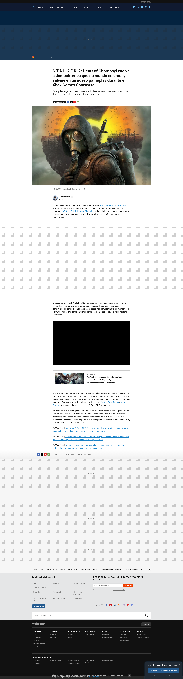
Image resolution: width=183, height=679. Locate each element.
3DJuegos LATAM (55, 660)
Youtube (142, 7)
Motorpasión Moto (107, 637)
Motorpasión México (108, 660)
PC (68, 7)
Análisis (56, 583)
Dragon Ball (37, 592)
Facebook (68, 102)
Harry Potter (129, 57)
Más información (94, 677)
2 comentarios (60, 102)
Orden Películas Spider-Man (89, 569)
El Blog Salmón (141, 634)
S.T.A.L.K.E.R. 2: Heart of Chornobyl (78, 211)
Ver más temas (38, 606)
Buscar (146, 615)
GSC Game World (85, 454)
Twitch (123, 605)
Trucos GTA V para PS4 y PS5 (56, 569)
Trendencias (123, 634)
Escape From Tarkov (109, 402)
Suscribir (128, 585)
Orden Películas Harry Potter (134, 569)
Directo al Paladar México (90, 661)
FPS (62, 454)
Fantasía (80, 57)
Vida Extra (53, 637)
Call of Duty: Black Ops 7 (39, 600)
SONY (75, 7)
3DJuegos (53, 634)
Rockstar (88, 57)
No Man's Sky (58, 592)
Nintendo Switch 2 (39, 588)
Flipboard (149, 7)
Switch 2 (96, 57)
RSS (119, 605)
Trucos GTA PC (73, 569)
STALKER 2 (72, 454)
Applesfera (36, 640)
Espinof (70, 637)
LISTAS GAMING (113, 7)
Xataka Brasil (37, 663)
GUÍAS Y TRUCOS (56, 7)
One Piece (119, 57)
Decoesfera (123, 637)
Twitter (145, 7)
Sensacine (71, 634)
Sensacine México (73, 660)
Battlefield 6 (77, 598)
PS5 (74, 588)
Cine (34, 583)
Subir (145, 624)
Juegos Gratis (53, 57)
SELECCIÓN (98, 7)
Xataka (35, 634)
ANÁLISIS (41, 7)
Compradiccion (124, 640)
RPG (61, 57)
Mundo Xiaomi (37, 647)
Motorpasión (106, 634)
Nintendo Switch (79, 583)
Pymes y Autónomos (143, 637)
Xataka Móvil (37, 637)
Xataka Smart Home (39, 644)
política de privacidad (119, 590)
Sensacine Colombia (74, 663)
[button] (66, 196)
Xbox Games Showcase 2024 (113, 205)
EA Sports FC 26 (59, 598)
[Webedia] (146, 1)
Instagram (138, 7)
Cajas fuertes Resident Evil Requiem (112, 569)
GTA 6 (104, 57)
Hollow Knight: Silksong (78, 593)
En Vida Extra (91, 374)
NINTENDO (86, 7)
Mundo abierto (70, 57)
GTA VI (111, 57)
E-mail (78, 102)
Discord (134, 7)
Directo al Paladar (90, 634)
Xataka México (37, 660)
